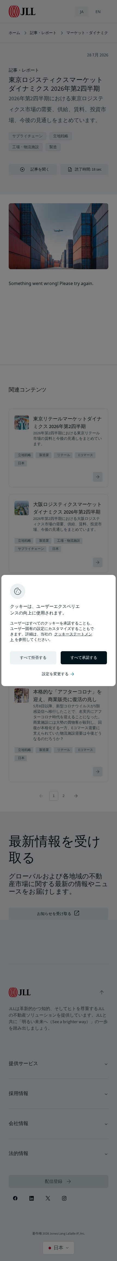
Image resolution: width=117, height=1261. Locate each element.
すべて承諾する (83, 657)
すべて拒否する (33, 657)
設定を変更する (58, 674)
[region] (58, 630)
